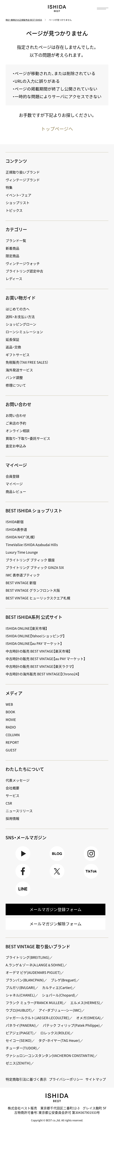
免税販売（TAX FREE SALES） (27, 362)
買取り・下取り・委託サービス (28, 438)
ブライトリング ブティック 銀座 (30, 559)
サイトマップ (95, 1079)
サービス (12, 795)
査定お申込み (16, 445)
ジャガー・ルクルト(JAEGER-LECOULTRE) (37, 1017)
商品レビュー (16, 491)
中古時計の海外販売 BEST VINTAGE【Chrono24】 (42, 673)
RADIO (11, 727)
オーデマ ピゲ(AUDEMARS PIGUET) (33, 972)
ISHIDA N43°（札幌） (20, 536)
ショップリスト (18, 202)
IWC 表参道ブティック (23, 574)
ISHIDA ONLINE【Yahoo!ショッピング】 (35, 635)
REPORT (12, 742)
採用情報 (12, 818)
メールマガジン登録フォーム (55, 909)
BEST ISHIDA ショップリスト (33, 510)
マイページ (16, 465)
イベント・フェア (18, 195)
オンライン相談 (18, 430)
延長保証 (12, 339)
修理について (16, 385)
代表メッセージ (18, 780)
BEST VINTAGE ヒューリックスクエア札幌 (38, 597)
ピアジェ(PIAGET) (19, 1032)
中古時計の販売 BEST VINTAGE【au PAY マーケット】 (45, 658)
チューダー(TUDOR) (21, 1047)
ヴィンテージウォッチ (23, 263)
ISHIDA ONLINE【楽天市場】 (26, 628)
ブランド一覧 (16, 240)
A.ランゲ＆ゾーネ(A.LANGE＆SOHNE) (35, 964)
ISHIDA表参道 (16, 529)
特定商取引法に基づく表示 (26, 1079)
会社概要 (12, 787)
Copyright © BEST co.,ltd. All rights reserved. (57, 1120)
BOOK (10, 711)
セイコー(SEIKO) (18, 1040)
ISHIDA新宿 (15, 521)
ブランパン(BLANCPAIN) (25, 979)
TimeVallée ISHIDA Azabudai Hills (32, 544)
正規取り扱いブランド (23, 172)
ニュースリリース (19, 810)
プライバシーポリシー (66, 1079)
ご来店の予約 (16, 423)
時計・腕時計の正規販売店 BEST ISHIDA (24, 19)
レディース (14, 278)
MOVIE (11, 719)
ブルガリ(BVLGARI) (20, 987)
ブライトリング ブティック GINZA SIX (35, 567)
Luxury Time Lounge (22, 552)
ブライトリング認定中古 (24, 270)
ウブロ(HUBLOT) (19, 1010)
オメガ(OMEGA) (88, 1017)
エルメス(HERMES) (85, 1002)
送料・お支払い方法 (20, 316)
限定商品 (12, 255)
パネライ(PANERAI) (21, 1025)
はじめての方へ (18, 308)
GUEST (11, 750)
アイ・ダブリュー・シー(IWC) (60, 1010)
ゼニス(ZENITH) (18, 1063)
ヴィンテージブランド (23, 179)
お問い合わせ (16, 415)
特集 (9, 187)
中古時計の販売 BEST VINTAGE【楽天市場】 (38, 651)
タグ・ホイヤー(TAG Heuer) (59, 1040)
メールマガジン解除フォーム (55, 924)
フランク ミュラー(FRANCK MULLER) (34, 1002)
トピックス (14, 210)
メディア (13, 693)
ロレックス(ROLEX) (55, 1032)
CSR (9, 803)
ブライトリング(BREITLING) (27, 957)
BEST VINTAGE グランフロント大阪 (33, 590)
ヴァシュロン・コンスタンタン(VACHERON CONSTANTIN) (50, 1055)
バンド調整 (14, 377)
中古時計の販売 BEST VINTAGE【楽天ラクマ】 (40, 666)
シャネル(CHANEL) (20, 995)
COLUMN (13, 734)
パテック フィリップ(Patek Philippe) (71, 1025)
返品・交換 (13, 346)
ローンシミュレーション (24, 331)
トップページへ (57, 128)
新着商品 (12, 248)
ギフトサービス (18, 354)
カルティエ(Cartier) (57, 987)
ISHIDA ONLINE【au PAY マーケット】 (34, 643)
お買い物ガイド (20, 298)
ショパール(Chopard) (58, 995)
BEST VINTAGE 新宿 (21, 582)
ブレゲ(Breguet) (63, 979)
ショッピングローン (21, 324)
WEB (9, 704)
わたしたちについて (24, 769)
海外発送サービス (19, 369)
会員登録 (12, 476)
